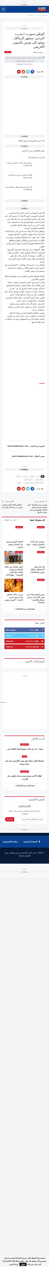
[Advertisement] (24, 105)
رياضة (24, 756)
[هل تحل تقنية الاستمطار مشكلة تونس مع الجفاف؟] (39, 190)
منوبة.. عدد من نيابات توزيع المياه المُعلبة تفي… (24, 749)
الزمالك (18, 476)
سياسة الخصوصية (10, 841)
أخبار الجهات (24, 744)
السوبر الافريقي (28, 479)
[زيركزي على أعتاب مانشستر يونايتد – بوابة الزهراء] (39, 166)
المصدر (42, 383)
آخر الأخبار (8, 52)
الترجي (25, 476)
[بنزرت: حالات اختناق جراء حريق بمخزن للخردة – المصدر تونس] (13, 585)
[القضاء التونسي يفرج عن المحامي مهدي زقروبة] (39, 178)
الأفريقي (32, 476)
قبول (23, 1264)
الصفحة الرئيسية (30, 841)
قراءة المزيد (13, 1264)
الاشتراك (10, 819)
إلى (38, 476)
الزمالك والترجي (39, 479)
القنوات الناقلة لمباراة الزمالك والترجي (33, 482)
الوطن (19, 482)
